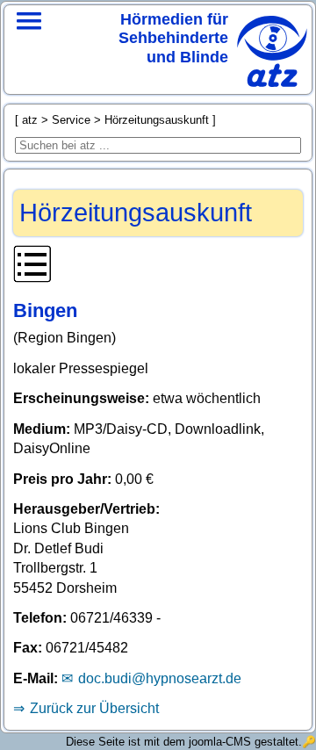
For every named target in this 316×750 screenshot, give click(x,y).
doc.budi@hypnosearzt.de (159, 678)
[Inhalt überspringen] (157, 267)
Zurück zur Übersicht (94, 708)
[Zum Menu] (29, 44)
